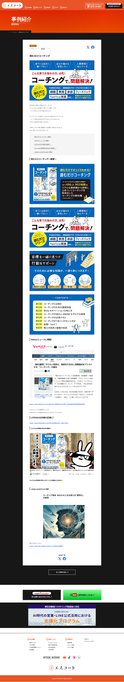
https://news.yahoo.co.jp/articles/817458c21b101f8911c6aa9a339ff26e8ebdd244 (57, 404)
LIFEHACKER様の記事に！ (42, 144)
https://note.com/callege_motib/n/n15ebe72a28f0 (46, 546)
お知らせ (86, 639)
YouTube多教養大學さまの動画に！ (45, 148)
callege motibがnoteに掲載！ (43, 152)
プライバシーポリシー (89, 641)
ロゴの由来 (32, 645)
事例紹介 (15, 32)
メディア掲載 (70, 647)
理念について (32, 642)
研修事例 (69, 642)
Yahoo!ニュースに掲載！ (42, 140)
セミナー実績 (70, 645)
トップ (9, 32)
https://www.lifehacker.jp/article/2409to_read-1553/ (49, 423)
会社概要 (31, 649)
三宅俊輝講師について (35, 647)
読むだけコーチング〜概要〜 (43, 137)
